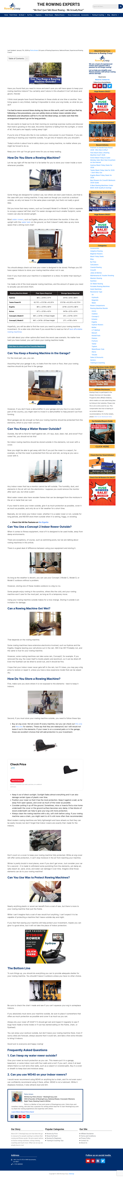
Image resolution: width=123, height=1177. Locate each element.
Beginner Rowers (96, 254)
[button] (22, 15)
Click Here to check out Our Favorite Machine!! (26, 346)
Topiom (94, 346)
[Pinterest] (20, 1116)
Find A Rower (13, 15)
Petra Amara (34, 50)
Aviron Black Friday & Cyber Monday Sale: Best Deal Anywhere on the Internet (102, 160)
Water (94, 303)
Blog (108, 15)
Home (6, 15)
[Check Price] (70, 770)
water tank (26, 222)
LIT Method (96, 330)
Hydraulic (95, 297)
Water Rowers (49, 15)
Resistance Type (96, 292)
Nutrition (93, 281)
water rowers (17, 219)
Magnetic (95, 300)
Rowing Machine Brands (99, 308)
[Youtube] (24, 1116)
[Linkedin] (28, 1116)
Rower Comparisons (74, 15)
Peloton (94, 338)
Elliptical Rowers (60, 15)
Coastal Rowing (96, 267)
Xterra (94, 352)
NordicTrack (96, 335)
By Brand (21, 15)
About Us (114, 15)
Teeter (94, 344)
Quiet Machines (96, 289)
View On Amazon (17, 780)
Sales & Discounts (96, 357)
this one (78, 724)
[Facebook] (12, 1116)
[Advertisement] (61, 30)
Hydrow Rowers (97, 325)
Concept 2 (95, 316)
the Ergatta (44, 522)
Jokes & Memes (96, 273)
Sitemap (71, 1174)
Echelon (94, 319)
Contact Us (105, 79)
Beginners (39, 15)
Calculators (94, 265)
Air (93, 295)
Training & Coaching (98, 15)
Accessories (85, 15)
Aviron (94, 311)
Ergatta (94, 322)
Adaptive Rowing (96, 251)
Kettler (94, 327)
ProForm (95, 341)
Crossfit (93, 270)
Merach (94, 333)
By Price (29, 15)
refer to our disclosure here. (103, 416)
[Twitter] (16, 1116)
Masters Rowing (96, 278)
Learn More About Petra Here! (23, 1112)
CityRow (95, 314)
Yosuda (94, 355)
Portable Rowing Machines (100, 286)
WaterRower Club (98, 349)
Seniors (93, 360)
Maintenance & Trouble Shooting (102, 275)
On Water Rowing (96, 284)
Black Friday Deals (97, 256)
